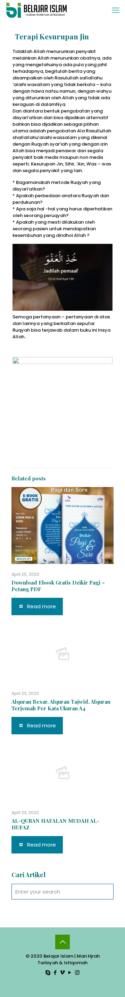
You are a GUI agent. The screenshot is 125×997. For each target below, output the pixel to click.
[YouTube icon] (70, 972)
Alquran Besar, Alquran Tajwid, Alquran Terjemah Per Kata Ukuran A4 (60, 705)
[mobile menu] (116, 10)
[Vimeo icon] (62, 972)
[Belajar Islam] (36, 10)
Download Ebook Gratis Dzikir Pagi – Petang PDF (58, 586)
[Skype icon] (48, 972)
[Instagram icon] (77, 972)
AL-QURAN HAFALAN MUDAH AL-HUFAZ (55, 824)
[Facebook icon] (55, 972)
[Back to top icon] (62, 942)
